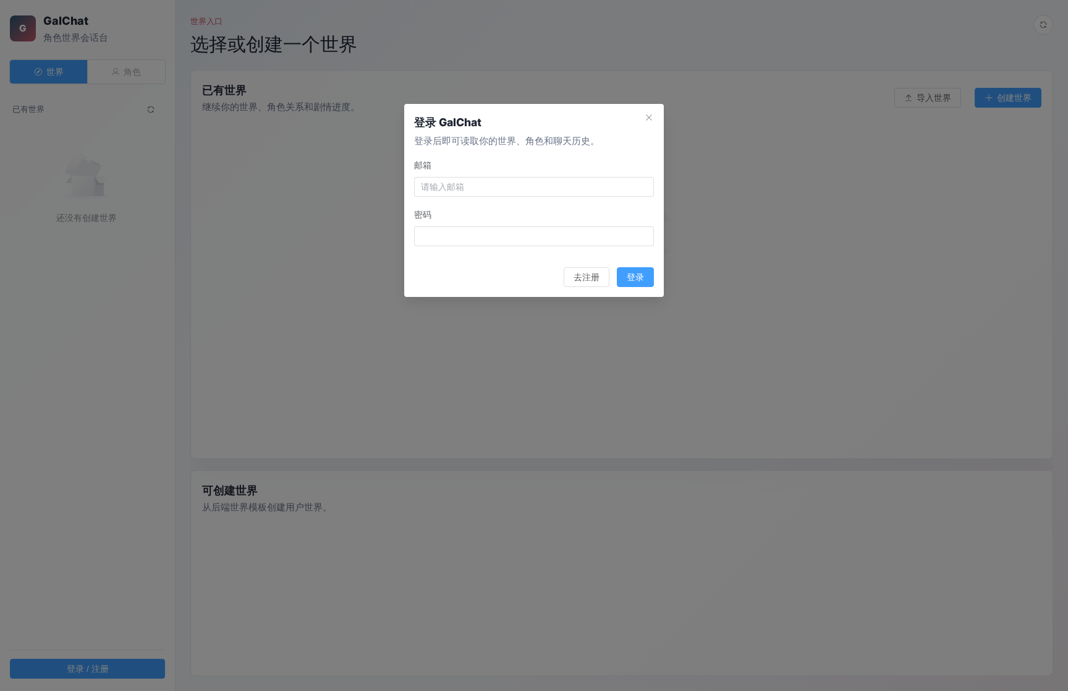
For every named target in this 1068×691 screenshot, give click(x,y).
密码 (422, 214)
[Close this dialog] (649, 119)
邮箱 (422, 165)
